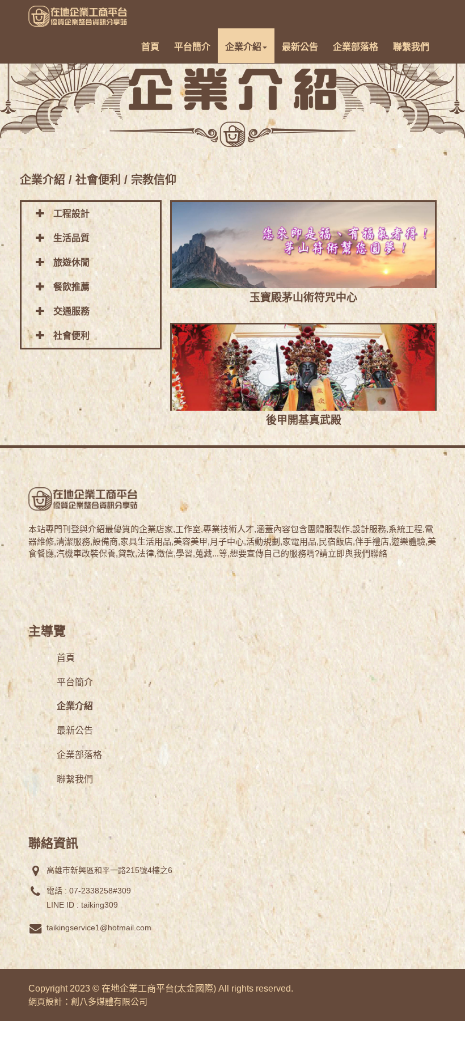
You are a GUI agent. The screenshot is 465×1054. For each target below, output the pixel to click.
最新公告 (300, 47)
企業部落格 (355, 47)
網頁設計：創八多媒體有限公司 (87, 1001)
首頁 (150, 47)
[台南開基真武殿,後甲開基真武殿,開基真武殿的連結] (303, 395)
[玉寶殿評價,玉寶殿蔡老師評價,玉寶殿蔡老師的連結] (303, 273)
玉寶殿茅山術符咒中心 (303, 297)
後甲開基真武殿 (303, 420)
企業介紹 (243, 47)
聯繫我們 (411, 47)
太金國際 (195, 988)
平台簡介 (192, 47)
